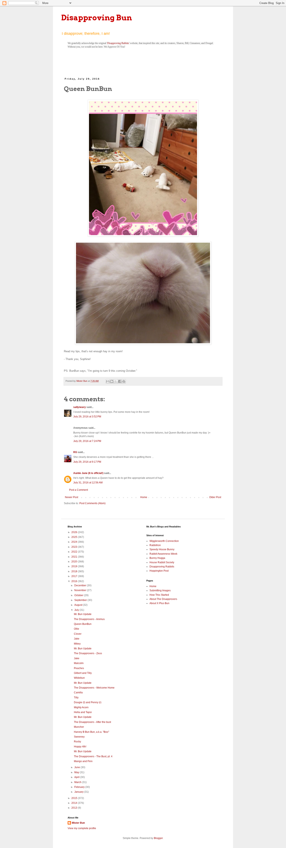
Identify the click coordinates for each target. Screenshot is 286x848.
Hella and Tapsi (83, 712)
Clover (77, 633)
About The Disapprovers (163, 599)
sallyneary (79, 407)
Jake (76, 638)
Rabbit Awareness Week (163, 553)
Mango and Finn (83, 761)
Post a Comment (78, 489)
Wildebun (79, 677)
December (80, 585)
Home (143, 497)
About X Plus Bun (159, 603)
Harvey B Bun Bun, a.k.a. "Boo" (91, 731)
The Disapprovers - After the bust (92, 722)
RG (75, 452)
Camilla (78, 692)
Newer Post (71, 497)
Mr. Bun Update (82, 614)
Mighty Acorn (81, 707)
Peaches (79, 668)
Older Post (215, 497)
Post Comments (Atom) (92, 503)
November (80, 590)
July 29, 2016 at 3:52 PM (87, 416)
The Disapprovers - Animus (89, 619)
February (79, 787)
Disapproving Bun (96, 17)
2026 (74, 532)
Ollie (76, 628)
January (79, 791)
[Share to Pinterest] (124, 381)
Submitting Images (160, 590)
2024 (74, 541)
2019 (74, 566)
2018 (74, 571)
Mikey (77, 643)
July (77, 609)
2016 (74, 581)
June (77, 767)
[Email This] (108, 381)
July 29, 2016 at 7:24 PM (87, 441)
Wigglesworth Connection (164, 541)
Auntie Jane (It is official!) (88, 473)
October (79, 595)
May (77, 772)
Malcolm (79, 663)
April (77, 777)
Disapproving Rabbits (118, 43)
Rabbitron (155, 545)
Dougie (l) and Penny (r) (87, 702)
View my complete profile (82, 828)
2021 (74, 556)
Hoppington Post (159, 570)
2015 (74, 798)
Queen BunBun (82, 624)
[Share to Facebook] (120, 381)
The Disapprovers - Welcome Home (94, 687)
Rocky (77, 741)
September (81, 600)
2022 (74, 551)
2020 (74, 561)
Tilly (76, 697)
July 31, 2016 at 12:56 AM (88, 482)
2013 (74, 807)
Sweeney (79, 736)
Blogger (158, 838)
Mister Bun (78, 822)
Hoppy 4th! (80, 746)
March (78, 782)
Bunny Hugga (157, 558)
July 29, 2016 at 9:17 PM (87, 461)
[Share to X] (116, 381)
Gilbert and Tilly (83, 673)
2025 (74, 537)
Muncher (79, 726)
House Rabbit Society (161, 562)
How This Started (159, 594)
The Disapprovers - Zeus (88, 653)
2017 (74, 576)
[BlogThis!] (112, 381)
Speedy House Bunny (161, 549)
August (78, 604)
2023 (74, 546)
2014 (74, 802)
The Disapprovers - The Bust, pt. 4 (93, 756)
